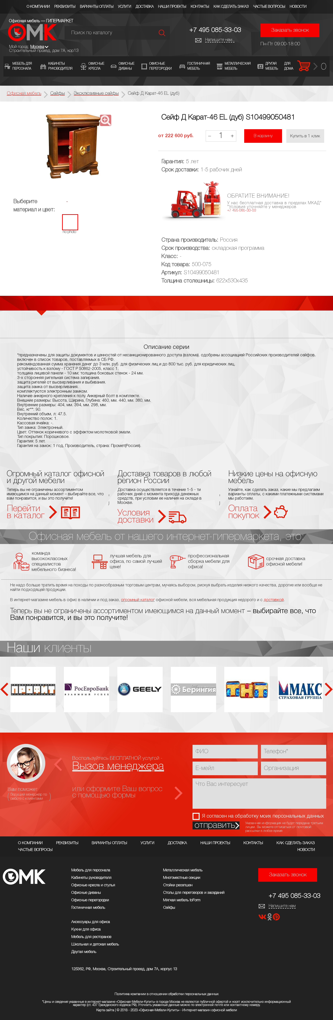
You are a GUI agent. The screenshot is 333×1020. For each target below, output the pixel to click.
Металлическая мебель (183, 870)
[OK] (270, 918)
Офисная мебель (24, 94)
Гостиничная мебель (88, 907)
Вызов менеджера (118, 766)
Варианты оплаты (96, 6)
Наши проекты (172, 6)
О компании (38, 6)
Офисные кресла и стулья (93, 885)
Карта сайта (105, 1010)
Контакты (200, 6)
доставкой (274, 600)
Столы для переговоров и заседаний (193, 892)
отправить (215, 825)
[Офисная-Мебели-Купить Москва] (32, 40)
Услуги (124, 6)
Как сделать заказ (231, 6)
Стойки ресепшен (178, 885)
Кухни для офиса (86, 929)
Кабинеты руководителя (91, 877)
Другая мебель (83, 952)
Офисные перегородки (90, 900)
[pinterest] (276, 918)
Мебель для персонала (90, 870)
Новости (298, 6)
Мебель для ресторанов (91, 937)
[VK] (262, 918)
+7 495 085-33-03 (215, 30)
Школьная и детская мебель (95, 944)
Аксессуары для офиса (90, 922)
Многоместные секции (181, 877)
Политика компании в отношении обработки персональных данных (167, 994)
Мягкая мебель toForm (181, 900)
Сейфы (169, 907)
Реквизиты (64, 6)
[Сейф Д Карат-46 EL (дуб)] (73, 147)
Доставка (145, 6)
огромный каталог (138, 600)
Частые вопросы (269, 6)
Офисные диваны (86, 892)
